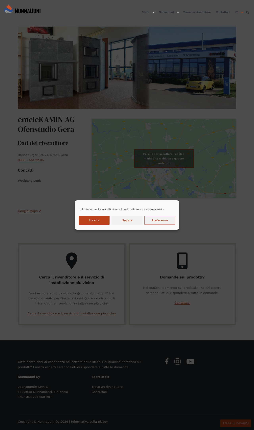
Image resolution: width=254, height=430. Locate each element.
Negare (127, 220)
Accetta (94, 220)
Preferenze (160, 220)
